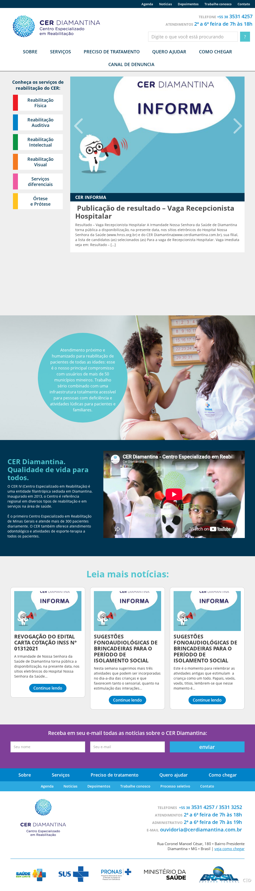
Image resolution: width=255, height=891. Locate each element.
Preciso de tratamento (112, 52)
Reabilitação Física (40, 102)
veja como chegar (229, 848)
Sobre (24, 775)
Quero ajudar (169, 52)
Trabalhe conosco (218, 4)
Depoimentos (188, 4)
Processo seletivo (175, 786)
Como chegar (215, 52)
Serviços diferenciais (40, 181)
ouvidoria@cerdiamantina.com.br (201, 829)
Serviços (61, 775)
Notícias (165, 4)
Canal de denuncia (131, 64)
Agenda (147, 4)
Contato (244, 4)
